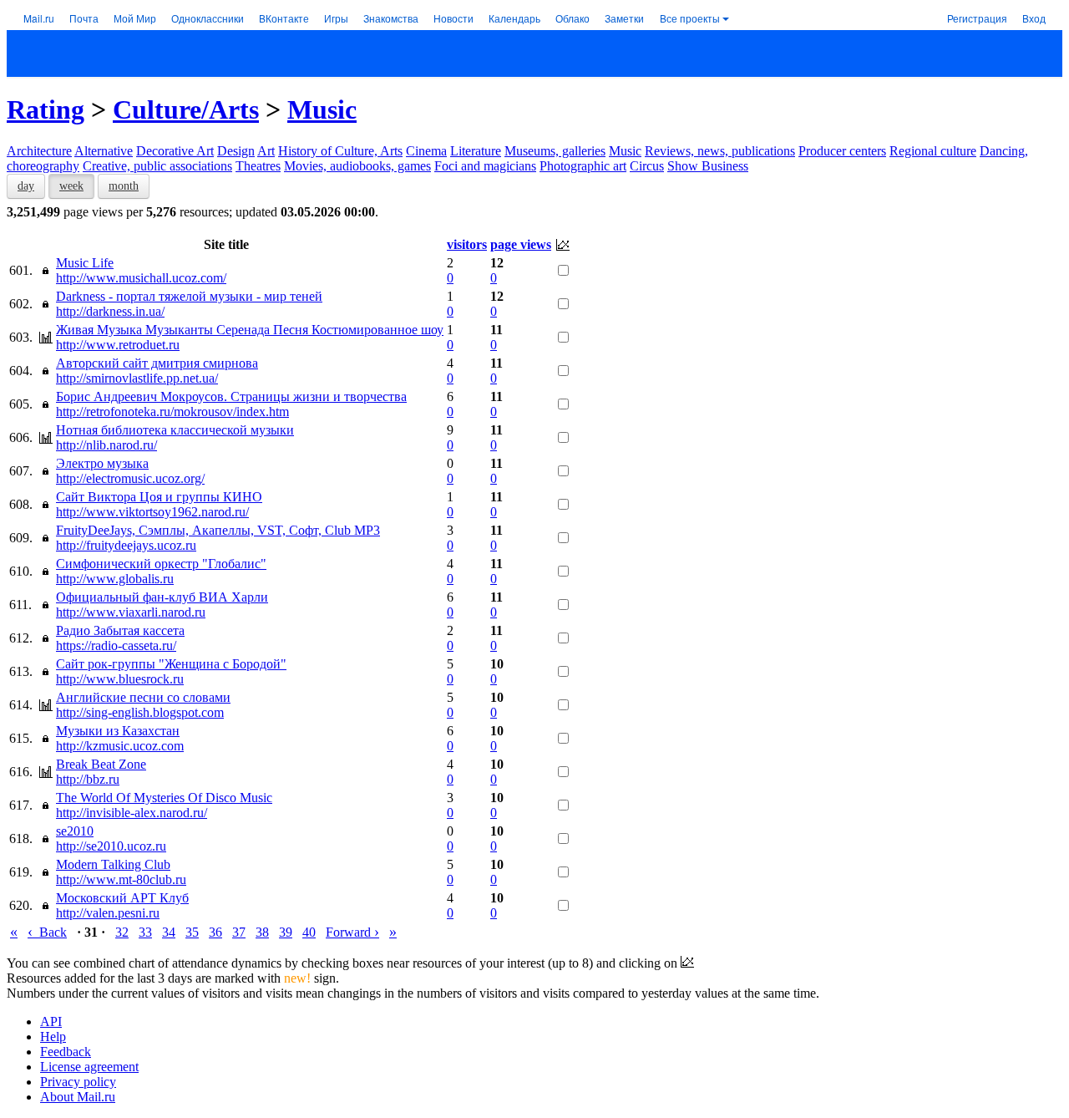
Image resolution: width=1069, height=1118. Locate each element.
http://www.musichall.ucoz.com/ (141, 278)
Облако (572, 18)
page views (520, 244)
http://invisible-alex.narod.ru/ (131, 812)
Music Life (85, 263)
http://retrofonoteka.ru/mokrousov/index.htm (172, 411)
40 (309, 932)
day (26, 186)
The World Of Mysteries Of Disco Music (164, 797)
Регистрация (977, 18)
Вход (1034, 18)
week (71, 186)
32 (122, 932)
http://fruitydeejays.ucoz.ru (126, 545)
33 (145, 932)
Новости (453, 18)
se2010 (75, 831)
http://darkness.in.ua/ (110, 311)
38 (262, 932)
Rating (45, 109)
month (124, 186)
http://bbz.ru (87, 779)
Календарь (514, 18)
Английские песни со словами (143, 697)
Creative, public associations (157, 166)
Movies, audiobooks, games (357, 166)
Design (236, 151)
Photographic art (583, 166)
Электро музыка (102, 463)
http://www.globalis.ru (115, 579)
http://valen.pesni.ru (108, 913)
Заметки (624, 18)
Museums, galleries (554, 151)
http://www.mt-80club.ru (121, 879)
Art (266, 151)
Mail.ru (38, 18)
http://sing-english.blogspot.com (140, 712)
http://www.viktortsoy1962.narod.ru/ (152, 512)
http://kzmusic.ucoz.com (120, 746)
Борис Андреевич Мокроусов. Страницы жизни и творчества (231, 396)
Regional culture (932, 151)
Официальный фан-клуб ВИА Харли (162, 597)
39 (285, 932)
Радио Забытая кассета (120, 630)
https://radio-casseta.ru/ (116, 645)
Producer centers (842, 151)
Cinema (426, 151)
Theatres (258, 166)
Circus (647, 166)
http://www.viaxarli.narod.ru (130, 612)
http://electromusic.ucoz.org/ (130, 478)
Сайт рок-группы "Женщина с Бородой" (171, 664)
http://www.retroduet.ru (118, 345)
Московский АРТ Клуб (122, 898)
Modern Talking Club (113, 864)
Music (322, 109)
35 (192, 932)
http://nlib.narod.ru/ (106, 445)
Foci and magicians (485, 166)
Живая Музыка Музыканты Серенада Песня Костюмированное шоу (249, 330)
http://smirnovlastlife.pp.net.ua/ (137, 378)
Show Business (707, 166)
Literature (475, 151)
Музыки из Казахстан (118, 731)
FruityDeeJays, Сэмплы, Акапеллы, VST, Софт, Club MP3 (218, 530)
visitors (467, 244)
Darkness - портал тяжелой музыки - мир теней (189, 296)
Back (47, 932)
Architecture (39, 151)
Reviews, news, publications (720, 151)
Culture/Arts (186, 109)
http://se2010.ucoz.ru (111, 846)
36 (215, 932)
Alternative (103, 151)
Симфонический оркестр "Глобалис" (161, 563)
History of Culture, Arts (340, 151)
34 (168, 932)
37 (239, 932)
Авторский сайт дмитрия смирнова (157, 363)
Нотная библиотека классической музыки (175, 430)
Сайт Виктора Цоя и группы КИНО (159, 497)
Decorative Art (175, 151)
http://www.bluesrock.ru (120, 679)
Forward (352, 932)
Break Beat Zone (101, 764)
